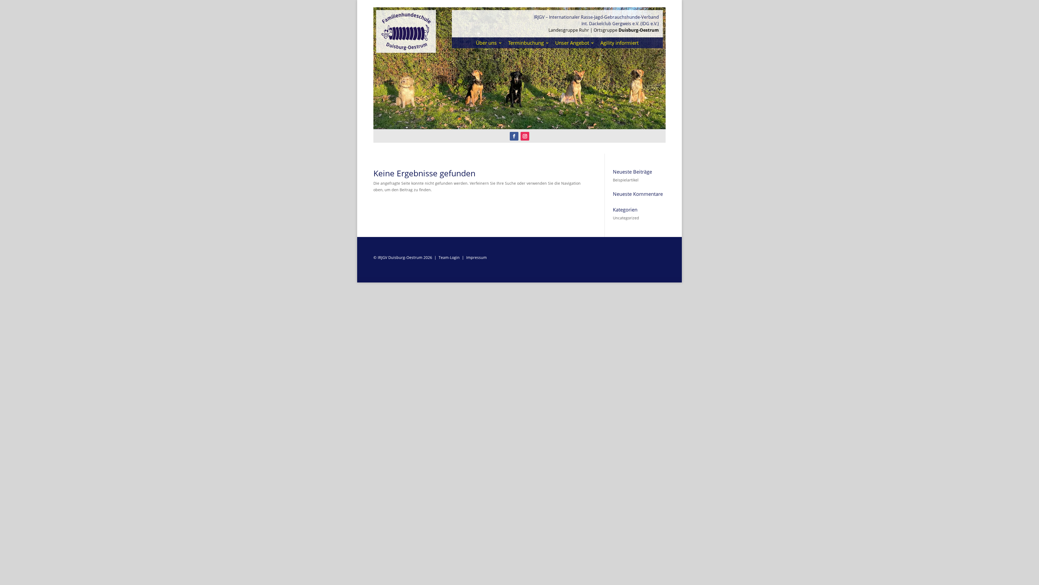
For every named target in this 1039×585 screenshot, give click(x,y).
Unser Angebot (572, 43)
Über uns (486, 43)
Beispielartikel (626, 180)
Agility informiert (619, 43)
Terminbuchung (526, 43)
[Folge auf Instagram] (525, 136)
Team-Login (449, 257)
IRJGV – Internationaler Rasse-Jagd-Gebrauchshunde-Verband (596, 17)
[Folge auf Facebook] (514, 136)
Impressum (476, 257)
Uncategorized (626, 217)
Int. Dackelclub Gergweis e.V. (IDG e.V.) (620, 24)
